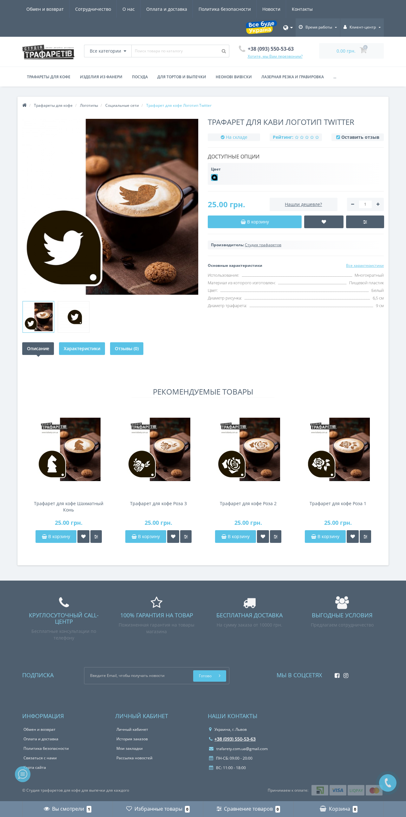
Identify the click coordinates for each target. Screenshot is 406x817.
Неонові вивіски (234, 77)
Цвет (216, 169)
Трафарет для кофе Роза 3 (158, 503)
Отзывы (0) (127, 348)
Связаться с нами (40, 758)
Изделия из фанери (101, 77)
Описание (38, 348)
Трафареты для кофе (48, 77)
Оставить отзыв (360, 137)
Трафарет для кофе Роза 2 (248, 503)
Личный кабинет (132, 729)
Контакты (302, 9)
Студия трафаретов (263, 245)
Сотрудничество (93, 9)
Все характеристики (365, 265)
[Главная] (24, 105)
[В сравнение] (96, 536)
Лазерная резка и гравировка (292, 77)
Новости (271, 9)
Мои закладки (129, 748)
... (334, 77)
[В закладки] (83, 536)
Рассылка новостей (134, 758)
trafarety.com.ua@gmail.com (241, 748)
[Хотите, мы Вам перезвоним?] (388, 783)
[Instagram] (344, 673)
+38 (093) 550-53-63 (235, 739)
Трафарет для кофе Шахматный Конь (68, 506)
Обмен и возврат (45, 9)
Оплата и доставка (166, 9)
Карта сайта (34, 767)
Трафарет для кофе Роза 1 (338, 503)
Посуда (140, 77)
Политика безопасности (225, 9)
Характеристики (82, 348)
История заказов (132, 739)
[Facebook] (335, 673)
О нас (128, 9)
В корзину (58, 536)
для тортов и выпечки (181, 77)
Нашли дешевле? (303, 204)
